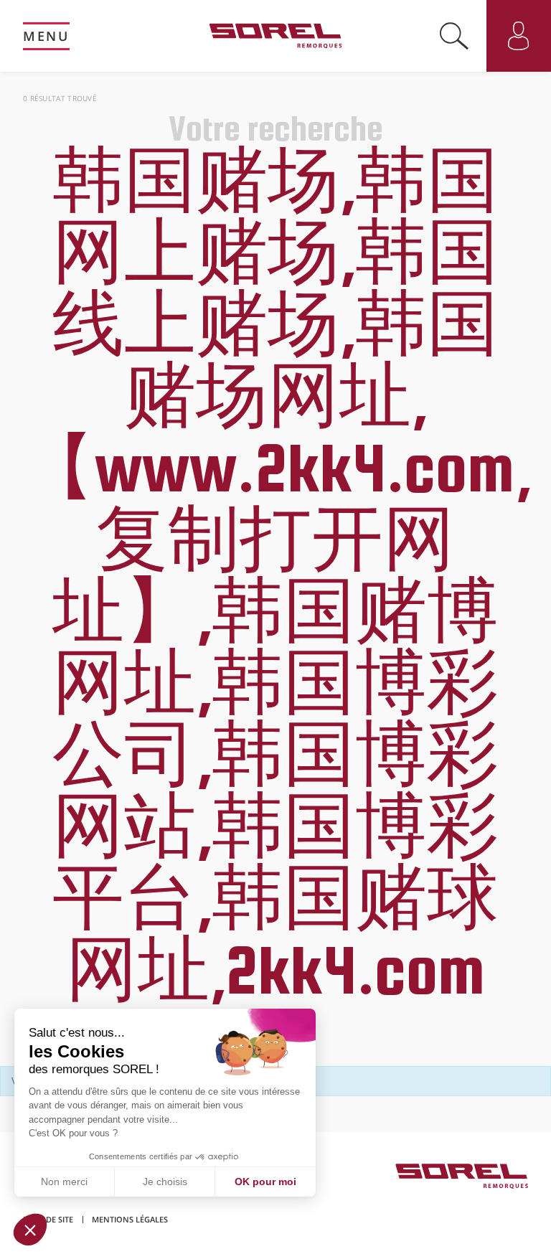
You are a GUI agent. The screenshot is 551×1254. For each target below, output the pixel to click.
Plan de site (48, 1219)
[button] (30, 1229)
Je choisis (165, 1181)
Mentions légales (130, 1219)
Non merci (64, 1181)
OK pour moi (265, 1181)
